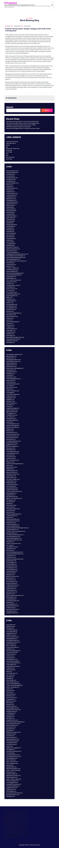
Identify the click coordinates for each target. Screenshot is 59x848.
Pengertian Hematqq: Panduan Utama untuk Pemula (21, 125)
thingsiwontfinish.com (12, 613)
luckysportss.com (11, 588)
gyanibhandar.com (11, 204)
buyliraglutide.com (11, 200)
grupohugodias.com (11, 296)
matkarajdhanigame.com (13, 379)
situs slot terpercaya (12, 141)
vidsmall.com (10, 517)
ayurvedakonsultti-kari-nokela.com (16, 261)
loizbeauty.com (10, 696)
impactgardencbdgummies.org (15, 337)
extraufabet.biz (10, 221)
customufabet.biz (11, 233)
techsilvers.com (10, 299)
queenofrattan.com (11, 472)
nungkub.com (10, 327)
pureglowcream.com (12, 720)
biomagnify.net (10, 342)
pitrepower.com (10, 772)
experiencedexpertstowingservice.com (17, 528)
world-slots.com (11, 382)
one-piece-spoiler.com (12, 479)
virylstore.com (10, 656)
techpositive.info (11, 457)
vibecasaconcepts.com (13, 509)
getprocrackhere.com (12, 576)
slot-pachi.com (10, 417)
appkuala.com (10, 716)
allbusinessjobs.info (11, 363)
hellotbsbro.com (11, 450)
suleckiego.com (10, 796)
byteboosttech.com (12, 193)
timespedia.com (10, 699)
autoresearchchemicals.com (14, 793)
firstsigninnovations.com (13, 642)
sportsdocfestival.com (12, 609)
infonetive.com (10, 736)
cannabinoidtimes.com (12, 424)
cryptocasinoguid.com (12, 252)
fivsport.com (9, 302)
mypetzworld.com (11, 282)
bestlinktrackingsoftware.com (14, 559)
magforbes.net (10, 668)
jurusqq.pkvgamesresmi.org (12, 837)
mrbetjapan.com (11, 713)
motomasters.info (11, 505)
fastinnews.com (10, 578)
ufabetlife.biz (10, 223)
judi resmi (12, 816)
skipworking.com (11, 694)
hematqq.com (8, 828)
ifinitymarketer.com (11, 581)
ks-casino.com (10, 290)
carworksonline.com (12, 652)
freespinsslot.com (11, 418)
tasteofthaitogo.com (12, 725)
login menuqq (17, 828)
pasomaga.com (10, 335)
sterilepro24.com (11, 522)
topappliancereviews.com (13, 784)
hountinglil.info (10, 392)
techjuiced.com (10, 191)
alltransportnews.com (12, 247)
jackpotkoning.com (11, 583)
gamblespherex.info (12, 496)
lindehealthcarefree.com (13, 361)
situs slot (25, 816)
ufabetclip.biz (10, 207)
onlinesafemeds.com (12, 202)
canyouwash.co (10, 176)
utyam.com (9, 320)
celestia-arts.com (11, 635)
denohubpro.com (11, 476)
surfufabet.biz (10, 228)
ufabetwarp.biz (10, 205)
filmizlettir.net (10, 628)
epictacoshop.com (11, 737)
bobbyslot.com (10, 401)
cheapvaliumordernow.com (14, 540)
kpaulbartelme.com (12, 533)
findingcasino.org (11, 483)
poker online (23, 830)
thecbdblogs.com (11, 791)
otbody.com (9, 689)
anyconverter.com (11, 697)
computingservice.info (12, 453)
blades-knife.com (11, 477)
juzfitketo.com (10, 334)
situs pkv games (11, 815)
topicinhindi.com (11, 358)
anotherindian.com (11, 328)
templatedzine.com (11, 304)
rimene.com (9, 746)
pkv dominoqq (10, 157)
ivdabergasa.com (11, 276)
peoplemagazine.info (12, 172)
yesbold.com (10, 186)
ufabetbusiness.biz (11, 216)
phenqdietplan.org (11, 308)
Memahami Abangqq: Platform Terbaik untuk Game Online (22, 128)
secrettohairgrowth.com (13, 723)
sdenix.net (9, 671)
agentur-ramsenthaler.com (14, 498)
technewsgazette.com (12, 708)
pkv (7, 154)
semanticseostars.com (12, 434)
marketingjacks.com (12, 782)
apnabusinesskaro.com (12, 794)
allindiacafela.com (11, 767)
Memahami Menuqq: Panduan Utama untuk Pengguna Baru (22, 123)
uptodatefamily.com (12, 316)
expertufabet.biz (11, 209)
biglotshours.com (11, 198)
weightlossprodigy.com (12, 408)
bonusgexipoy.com (11, 568)
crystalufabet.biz (11, 238)
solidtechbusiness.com (12, 524)
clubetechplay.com (11, 571)
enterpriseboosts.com (12, 682)
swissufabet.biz (10, 214)
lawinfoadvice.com (11, 306)
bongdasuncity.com (11, 415)
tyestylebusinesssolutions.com (14, 554)
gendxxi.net (9, 503)
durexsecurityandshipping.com (15, 273)
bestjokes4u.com (11, 396)
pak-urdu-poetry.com (12, 460)
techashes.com (10, 174)
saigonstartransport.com (13, 732)
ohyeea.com (9, 323)
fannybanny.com (11, 580)
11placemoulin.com (11, 403)
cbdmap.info (9, 375)
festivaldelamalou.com (12, 640)
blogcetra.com (10, 462)
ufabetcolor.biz (10, 219)
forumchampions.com (12, 637)
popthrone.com (10, 380)
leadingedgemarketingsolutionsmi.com (17, 254)
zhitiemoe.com (10, 325)
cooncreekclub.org (11, 631)
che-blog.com (10, 385)
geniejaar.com (10, 399)
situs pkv (19, 815)
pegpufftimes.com (11, 633)
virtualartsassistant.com (13, 536)
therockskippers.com (12, 763)
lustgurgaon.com (11, 398)
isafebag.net (9, 678)
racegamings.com (11, 599)
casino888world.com (12, 547)
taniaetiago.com (11, 332)
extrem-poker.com (11, 289)
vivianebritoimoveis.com (13, 666)
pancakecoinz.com (11, 387)
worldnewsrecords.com (13, 521)
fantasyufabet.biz (11, 211)
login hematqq (14, 830)
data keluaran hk (11, 143)
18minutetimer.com (11, 432)
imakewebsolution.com (12, 384)
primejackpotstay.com (12, 600)
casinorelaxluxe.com (12, 569)
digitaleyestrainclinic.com (13, 775)
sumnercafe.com (11, 309)
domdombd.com (11, 573)
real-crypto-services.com (13, 280)
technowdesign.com (12, 271)
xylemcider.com (10, 330)
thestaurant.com (11, 557)
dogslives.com (10, 469)
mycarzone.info (10, 507)
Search (9, 107)
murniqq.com (21, 827)
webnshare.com (10, 439)
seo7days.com (10, 718)
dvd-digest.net (10, 749)
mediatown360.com (12, 774)
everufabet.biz (10, 242)
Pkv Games (17, 26)
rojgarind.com (10, 429)
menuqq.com (8, 811)
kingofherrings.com (11, 711)
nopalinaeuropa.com (12, 341)
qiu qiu (8, 145)
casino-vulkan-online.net (13, 770)
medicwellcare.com (11, 516)
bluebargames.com (11, 638)
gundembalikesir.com (12, 183)
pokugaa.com (10, 602)
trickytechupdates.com (13, 786)
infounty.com (10, 283)
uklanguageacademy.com (13, 359)
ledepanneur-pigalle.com (13, 748)
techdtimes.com (11, 179)
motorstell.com (10, 657)
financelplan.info (11, 370)
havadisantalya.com (12, 178)
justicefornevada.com (12, 446)
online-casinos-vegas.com (13, 779)
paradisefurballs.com (12, 420)
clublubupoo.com (11, 561)
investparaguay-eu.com (13, 285)
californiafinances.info (12, 741)
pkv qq (15, 811)
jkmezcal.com (10, 550)
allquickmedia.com (11, 706)
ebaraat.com (10, 190)
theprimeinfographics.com (13, 538)
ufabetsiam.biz (10, 212)
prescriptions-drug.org (12, 661)
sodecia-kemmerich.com (13, 543)
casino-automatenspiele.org (14, 685)
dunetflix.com (10, 311)
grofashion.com (10, 594)
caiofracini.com (10, 455)
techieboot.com (10, 181)
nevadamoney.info (11, 744)
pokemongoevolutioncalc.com (15, 595)
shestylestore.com (11, 611)
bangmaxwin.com (11, 734)
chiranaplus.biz (10, 753)
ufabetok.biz (9, 240)
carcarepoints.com (11, 292)
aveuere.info (9, 422)
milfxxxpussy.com (11, 315)
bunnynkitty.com (11, 727)
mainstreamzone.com (12, 436)
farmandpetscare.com (12, 451)
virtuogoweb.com (11, 197)
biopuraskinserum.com (12, 739)
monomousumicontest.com (14, 491)
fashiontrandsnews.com (13, 249)
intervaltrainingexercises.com (14, 552)
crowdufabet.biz (10, 243)
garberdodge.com (11, 644)
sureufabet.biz (10, 231)
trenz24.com (10, 692)
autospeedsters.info (12, 488)
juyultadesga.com (11, 278)
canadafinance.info (11, 742)
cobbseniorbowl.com (12, 270)
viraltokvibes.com (11, 664)
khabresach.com (11, 789)
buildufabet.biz (10, 245)
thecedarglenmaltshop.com (14, 354)
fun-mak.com (10, 545)
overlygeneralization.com (13, 441)
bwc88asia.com (10, 287)
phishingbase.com (11, 597)
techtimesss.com (11, 654)
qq (7, 147)
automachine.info (11, 486)
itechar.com (9, 185)
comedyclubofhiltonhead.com (14, 535)
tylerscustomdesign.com (13, 651)
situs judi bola (25, 825)
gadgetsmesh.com (11, 444)
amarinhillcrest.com (12, 673)
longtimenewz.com (11, 587)
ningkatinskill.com (11, 301)
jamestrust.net (10, 690)
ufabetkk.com (10, 704)
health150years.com (12, 659)
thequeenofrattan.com (12, 474)
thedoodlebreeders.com (13, 294)
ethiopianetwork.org (12, 443)
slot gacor (17, 818)
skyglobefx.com (10, 495)
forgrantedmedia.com (12, 647)
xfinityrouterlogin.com (12, 781)
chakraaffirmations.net (12, 394)
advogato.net (10, 677)
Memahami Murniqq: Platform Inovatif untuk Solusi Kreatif (22, 121)
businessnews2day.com (13, 519)
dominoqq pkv (22, 811)
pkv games (27, 26)
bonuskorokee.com (11, 566)
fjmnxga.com (10, 730)
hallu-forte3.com (11, 760)
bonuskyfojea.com (11, 564)
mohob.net (9, 406)
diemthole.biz (10, 703)
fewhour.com (10, 431)
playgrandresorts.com (12, 606)
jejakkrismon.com (11, 701)
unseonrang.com (11, 458)
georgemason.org (11, 356)
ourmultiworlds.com (11, 630)
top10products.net (11, 365)
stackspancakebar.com (13, 755)
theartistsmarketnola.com (13, 751)
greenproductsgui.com (12, 425)
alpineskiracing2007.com (13, 768)
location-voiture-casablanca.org (15, 531)
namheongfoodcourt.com (13, 756)
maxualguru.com (11, 413)
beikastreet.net (10, 626)
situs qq (16, 813)
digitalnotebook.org (11, 411)
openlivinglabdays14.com (13, 259)
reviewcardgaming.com (13, 526)
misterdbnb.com (11, 548)
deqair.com (9, 297)
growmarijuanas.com (12, 437)
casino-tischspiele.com (12, 687)
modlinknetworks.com (12, 585)
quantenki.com (10, 512)
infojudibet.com (10, 373)
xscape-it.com (10, 266)
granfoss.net (9, 765)
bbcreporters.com (11, 250)
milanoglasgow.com (12, 758)
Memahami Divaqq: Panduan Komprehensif (18, 127)
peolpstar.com (10, 649)
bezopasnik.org (10, 729)
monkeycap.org (10, 670)
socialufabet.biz (10, 226)
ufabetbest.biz (10, 230)
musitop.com (10, 318)
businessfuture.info (11, 372)
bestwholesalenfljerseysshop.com (16, 257)
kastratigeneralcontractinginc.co (15, 256)
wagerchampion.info (12, 490)
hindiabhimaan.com (11, 788)
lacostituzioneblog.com (12, 322)
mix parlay (8, 827)
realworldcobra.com (12, 484)
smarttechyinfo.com (12, 410)
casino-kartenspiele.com (13, 683)
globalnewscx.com (11, 467)
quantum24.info (10, 510)
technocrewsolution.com (13, 663)
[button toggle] (52, 5)
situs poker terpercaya (12, 148)
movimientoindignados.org (13, 313)
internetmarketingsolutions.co (14, 463)
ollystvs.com (9, 465)
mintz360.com (10, 405)
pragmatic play (9, 818)
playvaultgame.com (12, 604)
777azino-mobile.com (12, 268)
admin (8, 26)
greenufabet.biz (10, 217)
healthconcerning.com (12, 427)
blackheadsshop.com (12, 529)
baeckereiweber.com (12, 171)
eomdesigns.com (11, 500)
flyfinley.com (9, 389)
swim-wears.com (11, 645)
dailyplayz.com (10, 574)
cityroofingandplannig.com (14, 275)
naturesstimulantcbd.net (13, 339)
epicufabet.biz (10, 237)
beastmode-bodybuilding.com (15, 368)
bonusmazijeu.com (11, 562)
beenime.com (10, 542)
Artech (38, 845)
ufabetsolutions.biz (11, 224)
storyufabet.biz (10, 235)
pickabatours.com (11, 366)
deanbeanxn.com (11, 377)
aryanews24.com (11, 264)
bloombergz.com (11, 680)
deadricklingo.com (11, 493)
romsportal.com (11, 607)
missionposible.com (11, 777)
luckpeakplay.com (11, 590)
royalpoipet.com (11, 555)
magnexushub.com (11, 195)
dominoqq (9, 150)
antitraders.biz (10, 263)
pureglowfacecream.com (13, 710)
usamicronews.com (11, 592)
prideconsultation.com (12, 391)
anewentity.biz (10, 715)
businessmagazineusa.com (13, 514)
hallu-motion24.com (12, 762)
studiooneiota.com (11, 481)
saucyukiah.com (10, 625)
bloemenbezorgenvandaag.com (15, 722)
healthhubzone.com (12, 188)
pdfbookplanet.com (12, 470)
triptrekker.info (10, 502)
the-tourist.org (10, 675)
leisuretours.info (10, 448)
